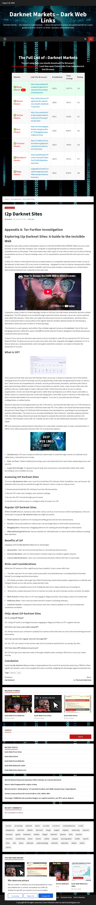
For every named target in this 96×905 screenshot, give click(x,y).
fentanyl (9, 834)
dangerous (10, 830)
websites (64, 843)
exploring (75, 830)
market (79, 834)
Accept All (46, 896)
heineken (27, 834)
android (29, 826)
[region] (30, 888)
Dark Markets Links (51, 902)
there (21, 843)
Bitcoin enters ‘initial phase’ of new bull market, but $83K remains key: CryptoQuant (40, 789)
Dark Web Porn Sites (48, 704)
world (8, 847)
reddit (77, 839)
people (55, 839)
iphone (63, 834)
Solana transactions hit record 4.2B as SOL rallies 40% (27, 793)
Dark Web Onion (77, 704)
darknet (13, 673)
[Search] (85, 39)
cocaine (46, 826)
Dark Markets (79, 897)
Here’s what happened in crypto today (21, 784)
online (46, 839)
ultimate (30, 843)
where (74, 843)
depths (30, 830)
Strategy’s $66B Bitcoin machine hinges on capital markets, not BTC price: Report (39, 798)
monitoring (20, 839)
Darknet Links (66, 897)
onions (38, 839)
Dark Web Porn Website (18, 704)
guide (18, 834)
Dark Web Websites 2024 (15, 765)
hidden (36, 834)
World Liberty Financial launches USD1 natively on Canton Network (33, 780)
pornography (66, 839)
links (71, 834)
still (14, 843)
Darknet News (91, 39)
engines (66, 830)
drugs (48, 830)
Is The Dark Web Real (82, 678)
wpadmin (9, 219)
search (85, 839)
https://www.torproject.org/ (25, 66)
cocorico (56, 826)
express (86, 830)
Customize (15, 896)
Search (8, 730)
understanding (42, 843)
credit (80, 826)
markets (9, 839)
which (82, 843)
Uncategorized (9, 208)
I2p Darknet (10, 678)
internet (54, 834)
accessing (18, 826)
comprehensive (69, 826)
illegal (44, 834)
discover (39, 830)
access (8, 826)
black (37, 826)
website (54, 843)
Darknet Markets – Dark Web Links (48, 17)
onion (30, 839)
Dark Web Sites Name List (15, 770)
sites (19, 673)
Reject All (30, 896)
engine (56, 830)
